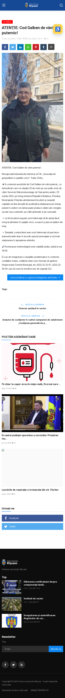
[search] (61, 5)
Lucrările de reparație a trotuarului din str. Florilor (30, 489)
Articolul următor (30, 316)
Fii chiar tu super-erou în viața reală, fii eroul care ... (31, 384)
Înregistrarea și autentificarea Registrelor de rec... (39, 617)
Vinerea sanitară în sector (32, 308)
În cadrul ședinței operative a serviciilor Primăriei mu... (30, 437)
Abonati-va (56, 648)
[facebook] (5, 664)
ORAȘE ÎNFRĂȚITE (40, 690)
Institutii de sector (33, 598)
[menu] (4, 5)
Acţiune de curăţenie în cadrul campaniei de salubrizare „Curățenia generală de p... (32, 321)
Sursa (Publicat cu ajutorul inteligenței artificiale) (33, 277)
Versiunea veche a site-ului (15, 690)
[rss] (21, 664)
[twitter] (13, 664)
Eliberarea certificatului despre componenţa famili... (40, 583)
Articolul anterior (34, 304)
